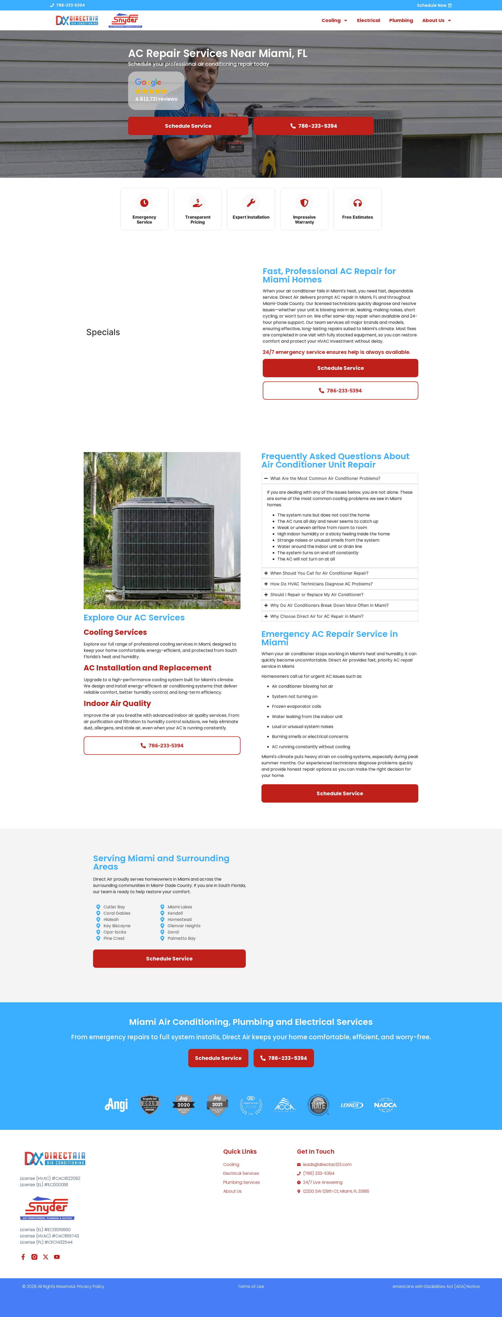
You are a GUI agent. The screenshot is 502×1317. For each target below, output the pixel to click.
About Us (433, 20)
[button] (156, 90)
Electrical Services (241, 1173)
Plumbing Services (241, 1182)
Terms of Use (251, 1286)
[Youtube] (57, 1257)
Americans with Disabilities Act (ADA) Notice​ (436, 1286)
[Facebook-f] (23, 1257)
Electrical (368, 20)
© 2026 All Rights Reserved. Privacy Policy (63, 1286)
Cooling (331, 20)
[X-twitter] (46, 1257)
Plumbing (401, 20)
